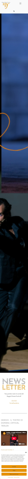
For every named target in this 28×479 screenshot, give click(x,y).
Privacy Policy (17, 477)
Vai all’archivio (14, 403)
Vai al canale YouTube (7, 450)
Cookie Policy (10, 477)
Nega (14, 470)
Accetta (14, 466)
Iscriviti (14, 401)
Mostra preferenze (14, 474)
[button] (26, 452)
